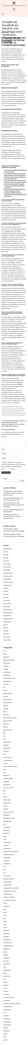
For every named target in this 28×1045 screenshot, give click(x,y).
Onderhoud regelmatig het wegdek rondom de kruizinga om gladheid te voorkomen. (14, 185)
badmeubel (6, 663)
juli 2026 (5, 552)
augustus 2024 (7, 622)
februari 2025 (7, 603)
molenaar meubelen (9, 897)
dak (4, 687)
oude (4, 909)
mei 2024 (5, 631)
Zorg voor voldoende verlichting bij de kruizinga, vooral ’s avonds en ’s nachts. (15, 181)
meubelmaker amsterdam (10, 888)
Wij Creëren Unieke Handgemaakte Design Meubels (13, 511)
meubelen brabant (8, 879)
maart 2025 (6, 600)
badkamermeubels (8, 660)
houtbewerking (7, 760)
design (5, 690)
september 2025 (8, 582)
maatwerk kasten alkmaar (10, 851)
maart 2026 (6, 564)
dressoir (5, 696)
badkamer (6, 657)
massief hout (7, 864)
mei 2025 (5, 594)
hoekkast (6, 745)
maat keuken (7, 842)
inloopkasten (7, 785)
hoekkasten (6, 748)
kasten (5, 797)
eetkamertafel (7, 702)
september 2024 (8, 619)
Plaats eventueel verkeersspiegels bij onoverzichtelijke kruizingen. (14, 190)
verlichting (4, 415)
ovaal (4, 912)
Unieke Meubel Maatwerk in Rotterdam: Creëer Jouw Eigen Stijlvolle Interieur (12, 516)
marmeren (6, 861)
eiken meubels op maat (10, 718)
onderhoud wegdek (6, 411)
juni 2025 (5, 591)
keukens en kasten (8, 812)
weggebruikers (12, 415)
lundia (5, 836)
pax (4, 918)
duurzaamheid (18, 406)
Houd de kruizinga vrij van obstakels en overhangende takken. (15, 178)
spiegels (5, 955)
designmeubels (7, 693)
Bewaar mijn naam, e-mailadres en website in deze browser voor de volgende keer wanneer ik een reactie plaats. (13, 464)
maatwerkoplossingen (12, 410)
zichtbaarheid (21, 415)
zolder (5, 1034)
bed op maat (7, 672)
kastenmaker (7, 800)
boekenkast (6, 675)
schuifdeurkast (7, 943)
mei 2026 (5, 558)
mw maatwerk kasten (9, 900)
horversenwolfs (7, 529)
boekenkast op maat (9, 678)
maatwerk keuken (8, 854)
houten (5, 763)
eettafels (5, 709)
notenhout (6, 906)
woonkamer (6, 1031)
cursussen (6, 684)
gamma (5, 727)
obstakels (21, 410)
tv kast (5, 988)
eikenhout (6, 724)
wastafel (5, 1028)
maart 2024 (6, 637)
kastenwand (6, 803)
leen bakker (6, 827)
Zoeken (5, 478)
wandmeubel (7, 1022)
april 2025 (6, 597)
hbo (4, 736)
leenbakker (6, 830)
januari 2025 (6, 606)
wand (4, 1013)
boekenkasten (7, 681)
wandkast (6, 1016)
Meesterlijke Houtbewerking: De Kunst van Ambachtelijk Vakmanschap (13, 421)
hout (4, 754)
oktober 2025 (7, 579)
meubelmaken (7, 882)
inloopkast (6, 781)
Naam (3, 449)
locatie (3, 410)
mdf (4, 873)
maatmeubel (7, 848)
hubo (4, 769)
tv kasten (6, 991)
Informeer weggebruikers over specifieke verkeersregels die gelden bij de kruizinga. (15, 194)
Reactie (4, 437)
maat (4, 839)
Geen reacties (13, 32)
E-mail (3, 454)
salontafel (6, 930)
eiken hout (6, 715)
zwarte (5, 1040)
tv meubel (6, 994)
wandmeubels (7, 1025)
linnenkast (6, 833)
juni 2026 (5, 555)
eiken (4, 712)
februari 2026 (7, 567)
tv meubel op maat (8, 997)
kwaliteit (21, 408)
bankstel (5, 666)
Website (3, 458)
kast (4, 794)
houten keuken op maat (10, 766)
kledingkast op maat (9, 818)
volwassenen (7, 1009)
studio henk (6, 964)
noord (5, 903)
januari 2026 (6, 570)
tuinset (5, 982)
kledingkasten (7, 821)
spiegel (5, 952)
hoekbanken (6, 742)
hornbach (6, 751)
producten (4, 413)
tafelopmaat (7, 970)
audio (4, 654)
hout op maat (7, 757)
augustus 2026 (7, 549)
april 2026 (6, 561)
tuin (4, 979)
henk (4, 739)
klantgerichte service (7, 408)
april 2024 (6, 634)
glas (4, 733)
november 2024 (7, 612)
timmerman (6, 976)
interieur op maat (8, 788)
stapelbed (6, 958)
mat (4, 867)
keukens (5, 809)
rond (4, 924)
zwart (5, 1037)
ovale (4, 915)
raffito (5, 921)
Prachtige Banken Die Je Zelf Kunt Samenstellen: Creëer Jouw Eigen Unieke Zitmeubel (12, 493)
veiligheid (23, 413)
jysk (4, 791)
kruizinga (16, 408)
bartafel (5, 669)
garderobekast (7, 730)
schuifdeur (6, 937)
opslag (15, 411)
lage (4, 824)
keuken (5, 806)
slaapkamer (6, 949)
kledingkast (6, 815)
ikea (4, 772)
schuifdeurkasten (8, 946)
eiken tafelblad (7, 721)
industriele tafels (8, 778)
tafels (5, 973)
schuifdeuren (7, 940)
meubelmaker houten (9, 891)
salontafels (6, 933)
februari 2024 (7, 640)
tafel (4, 967)
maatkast (6, 845)
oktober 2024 (7, 616)
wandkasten (6, 1019)
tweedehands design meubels (11, 1003)
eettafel (5, 705)
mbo (4, 870)
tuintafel (5, 985)
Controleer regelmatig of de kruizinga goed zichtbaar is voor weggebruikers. (15, 174)
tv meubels (6, 1000)
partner (19, 411)
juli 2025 (5, 588)
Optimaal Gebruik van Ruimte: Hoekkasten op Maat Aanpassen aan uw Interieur (13, 505)
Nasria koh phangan (9, 534)
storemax (6, 961)
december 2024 (7, 609)
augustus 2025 (7, 585)
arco (4, 651)
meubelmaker (7, 885)
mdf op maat (7, 876)
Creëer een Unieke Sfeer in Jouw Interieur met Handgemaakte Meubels (13, 425)
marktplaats (6, 857)
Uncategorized (7, 1006)
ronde (5, 927)
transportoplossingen (14, 413)
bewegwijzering (9, 406)
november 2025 (7, 576)
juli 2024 (5, 625)
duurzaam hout (7, 699)
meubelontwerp (7, 894)
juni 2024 (5, 628)
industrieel (6, 775)
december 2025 (7, 573)
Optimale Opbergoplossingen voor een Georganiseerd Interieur (13, 499)
